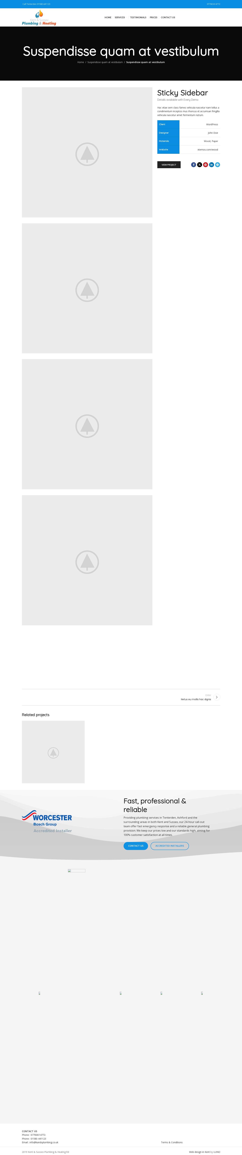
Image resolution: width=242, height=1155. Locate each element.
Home (80, 62)
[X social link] (199, 164)
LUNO (217, 1152)
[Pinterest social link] (205, 164)
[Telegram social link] (217, 164)
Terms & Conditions (172, 1142)
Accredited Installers (170, 845)
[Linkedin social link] (211, 164)
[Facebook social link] (193, 164)
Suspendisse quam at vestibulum (105, 62)
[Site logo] (39, 17)
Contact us (135, 845)
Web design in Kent (199, 1152)
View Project (169, 164)
